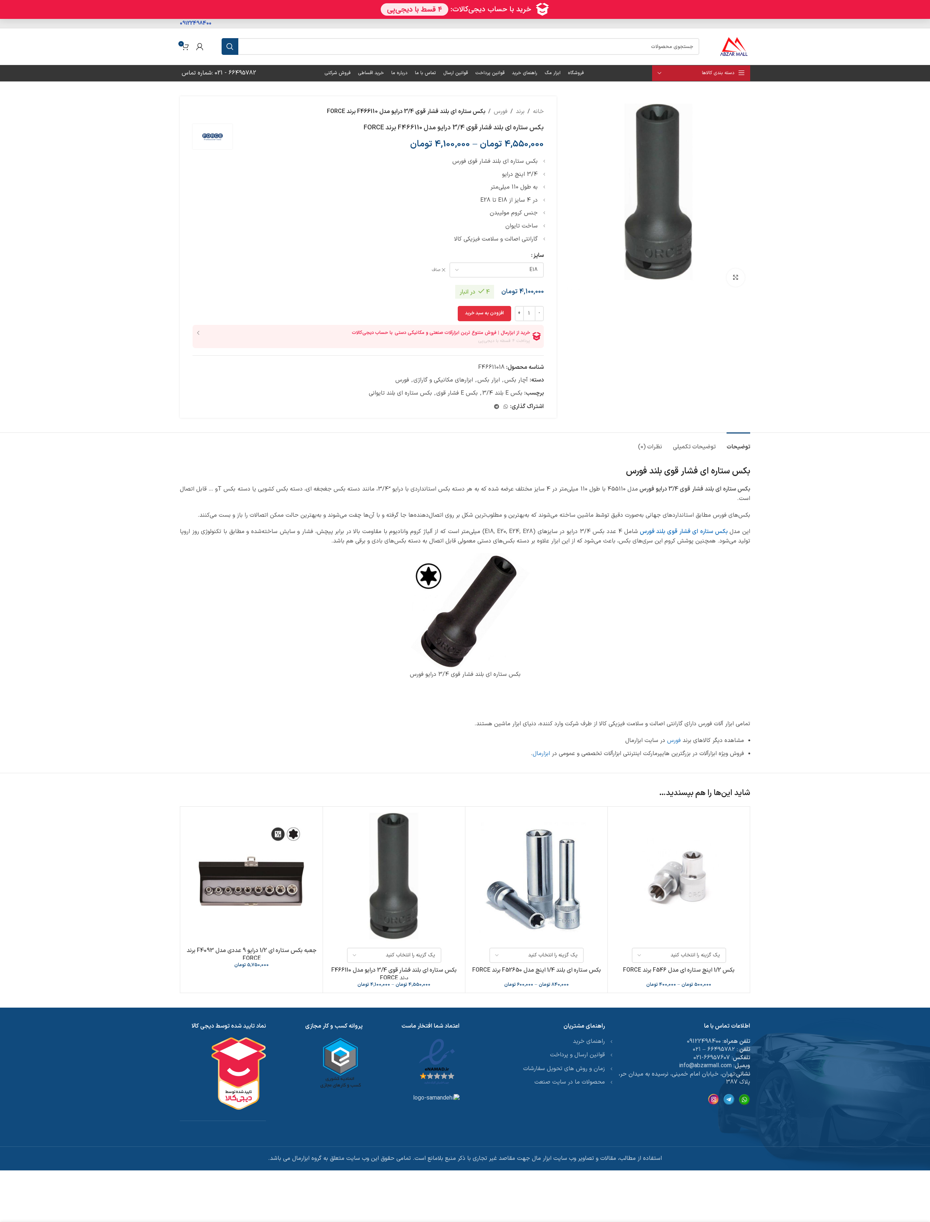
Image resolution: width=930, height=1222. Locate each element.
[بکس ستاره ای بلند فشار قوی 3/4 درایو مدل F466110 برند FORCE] (394, 877)
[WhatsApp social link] (505, 407)
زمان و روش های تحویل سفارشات (564, 1068)
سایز (538, 255)
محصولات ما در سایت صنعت (569, 1082)
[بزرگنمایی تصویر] (736, 278)
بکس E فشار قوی (457, 393)
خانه (538, 111)
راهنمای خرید (589, 1041)
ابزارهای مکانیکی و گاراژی (443, 380)
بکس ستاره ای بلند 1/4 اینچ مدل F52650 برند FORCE (536, 970)
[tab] (738, 443)
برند (520, 111)
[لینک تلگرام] (496, 407)
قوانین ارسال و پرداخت (577, 1054)
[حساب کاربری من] (200, 46)
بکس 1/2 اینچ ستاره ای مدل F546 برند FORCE (679, 970)
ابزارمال (541, 753)
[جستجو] (230, 46)
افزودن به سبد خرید (484, 313)
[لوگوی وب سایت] (733, 46)
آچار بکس (516, 380)
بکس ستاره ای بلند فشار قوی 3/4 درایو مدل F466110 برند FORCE (394, 974)
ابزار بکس (488, 380)
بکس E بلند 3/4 (502, 393)
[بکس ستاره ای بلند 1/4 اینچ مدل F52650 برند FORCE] (536, 877)
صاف (436, 270)
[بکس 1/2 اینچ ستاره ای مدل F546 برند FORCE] (678, 877)
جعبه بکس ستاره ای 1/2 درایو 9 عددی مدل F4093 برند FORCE (251, 954)
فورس (501, 111)
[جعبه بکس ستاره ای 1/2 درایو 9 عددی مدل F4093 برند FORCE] (251, 877)
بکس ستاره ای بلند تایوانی (400, 393)
